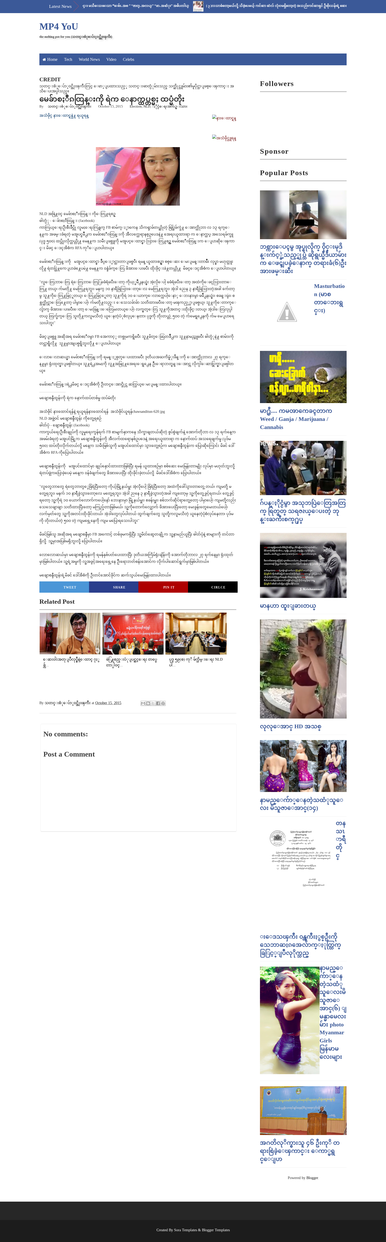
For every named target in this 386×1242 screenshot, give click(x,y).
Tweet (70, 587)
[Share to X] (153, 703)
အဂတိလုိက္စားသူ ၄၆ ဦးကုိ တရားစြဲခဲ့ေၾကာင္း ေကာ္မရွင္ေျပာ (300, 1150)
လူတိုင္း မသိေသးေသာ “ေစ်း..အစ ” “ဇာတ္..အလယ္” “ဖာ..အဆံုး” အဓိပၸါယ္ (106, 6)
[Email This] (143, 703)
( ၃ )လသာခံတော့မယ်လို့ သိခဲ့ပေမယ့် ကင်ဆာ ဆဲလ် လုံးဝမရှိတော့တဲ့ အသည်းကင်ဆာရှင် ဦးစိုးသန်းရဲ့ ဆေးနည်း (253, 6)
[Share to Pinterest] (163, 703)
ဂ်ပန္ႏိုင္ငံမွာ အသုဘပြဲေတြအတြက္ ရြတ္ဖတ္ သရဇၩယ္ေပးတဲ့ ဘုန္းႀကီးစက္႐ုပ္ (303, 511)
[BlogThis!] (148, 703)
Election (136, 106)
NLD (146, 106)
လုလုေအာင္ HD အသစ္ (290, 726)
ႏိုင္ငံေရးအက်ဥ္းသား (169, 106)
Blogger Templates (216, 1230)
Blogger (312, 1178)
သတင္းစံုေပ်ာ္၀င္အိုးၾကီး (69, 106)
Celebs (128, 59)
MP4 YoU (58, 26)
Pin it (169, 587)
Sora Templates (185, 1230)
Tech (68, 59)
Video (111, 59)
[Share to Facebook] (158, 703)
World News (89, 59)
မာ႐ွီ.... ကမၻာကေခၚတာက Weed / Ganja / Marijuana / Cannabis (296, 419)
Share (119, 587)
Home (52, 59)
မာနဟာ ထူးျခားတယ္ (288, 605)
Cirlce (218, 587)
